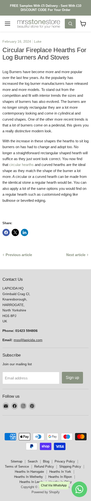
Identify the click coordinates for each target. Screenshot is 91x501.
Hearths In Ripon (60, 477)
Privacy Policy (65, 461)
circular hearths (21, 165)
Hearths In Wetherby (28, 477)
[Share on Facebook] (6, 232)
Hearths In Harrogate (29, 471)
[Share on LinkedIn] (24, 232)
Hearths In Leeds (31, 482)
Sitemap (16, 461)
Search (33, 461)
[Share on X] (15, 232)
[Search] (70, 24)
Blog (46, 461)
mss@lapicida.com (28, 340)
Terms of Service (17, 466)
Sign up (72, 378)
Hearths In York (60, 471)
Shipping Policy (70, 466)
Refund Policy (44, 466)
